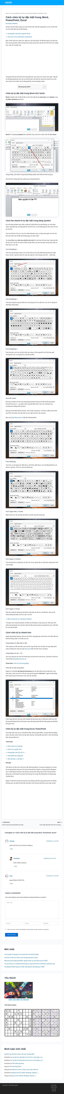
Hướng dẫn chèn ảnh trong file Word (18, 33)
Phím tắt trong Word (18, 1063)
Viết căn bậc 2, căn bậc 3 (15, 759)
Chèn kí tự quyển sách (14, 749)
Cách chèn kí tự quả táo (14, 746)
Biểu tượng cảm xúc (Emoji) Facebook (19, 619)
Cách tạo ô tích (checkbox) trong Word (19, 37)
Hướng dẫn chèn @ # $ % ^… (16, 752)
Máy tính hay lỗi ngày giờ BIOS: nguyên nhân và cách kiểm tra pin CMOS (26, 960)
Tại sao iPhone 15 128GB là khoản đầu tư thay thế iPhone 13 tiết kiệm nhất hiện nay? (29, 963)
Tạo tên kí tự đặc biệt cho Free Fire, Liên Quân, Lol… (27, 1057)
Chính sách (54, 1087)
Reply (11, 848)
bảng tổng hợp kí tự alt (19, 659)
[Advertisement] (32, 61)
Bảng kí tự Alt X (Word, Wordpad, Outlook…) (25, 1072)
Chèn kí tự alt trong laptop (21, 663)
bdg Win (6, 1054)
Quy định (54, 1089)
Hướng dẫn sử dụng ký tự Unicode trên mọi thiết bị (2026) (21, 954)
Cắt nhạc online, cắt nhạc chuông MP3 (23, 1054)
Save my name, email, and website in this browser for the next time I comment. (28, 929)
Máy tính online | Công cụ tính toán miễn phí (25, 1069)
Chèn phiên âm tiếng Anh (15, 756)
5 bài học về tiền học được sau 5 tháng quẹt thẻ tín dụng (21, 957)
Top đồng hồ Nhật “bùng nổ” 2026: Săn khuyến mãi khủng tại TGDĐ (24, 967)
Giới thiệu (53, 1085)
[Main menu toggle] (60, 2)
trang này (27, 648)
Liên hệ (54, 1090)
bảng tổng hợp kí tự (17, 417)
